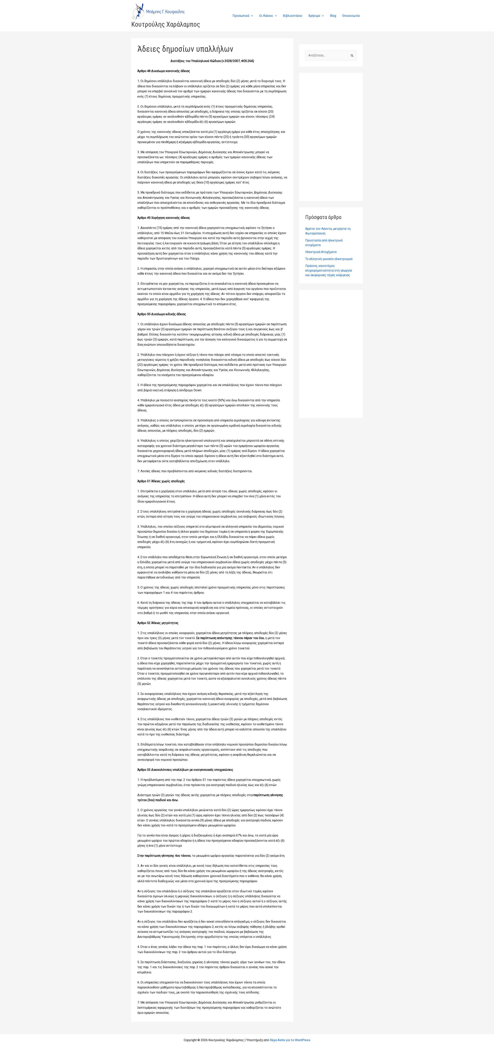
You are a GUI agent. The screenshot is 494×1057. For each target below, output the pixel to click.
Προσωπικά (241, 16)
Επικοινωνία (351, 16)
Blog (333, 16)
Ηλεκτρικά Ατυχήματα (321, 252)
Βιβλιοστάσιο (292, 16)
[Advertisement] (331, 137)
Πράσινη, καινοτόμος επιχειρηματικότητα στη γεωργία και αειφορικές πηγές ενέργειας (328, 270)
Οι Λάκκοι (266, 16)
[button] (251, 16)
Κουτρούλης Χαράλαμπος (165, 24)
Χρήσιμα (314, 16)
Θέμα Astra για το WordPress (290, 1040)
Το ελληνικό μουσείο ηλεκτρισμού (329, 259)
